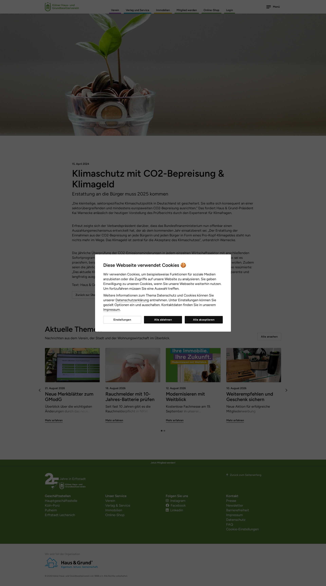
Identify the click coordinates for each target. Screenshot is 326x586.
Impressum (111, 310)
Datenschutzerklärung (132, 300)
